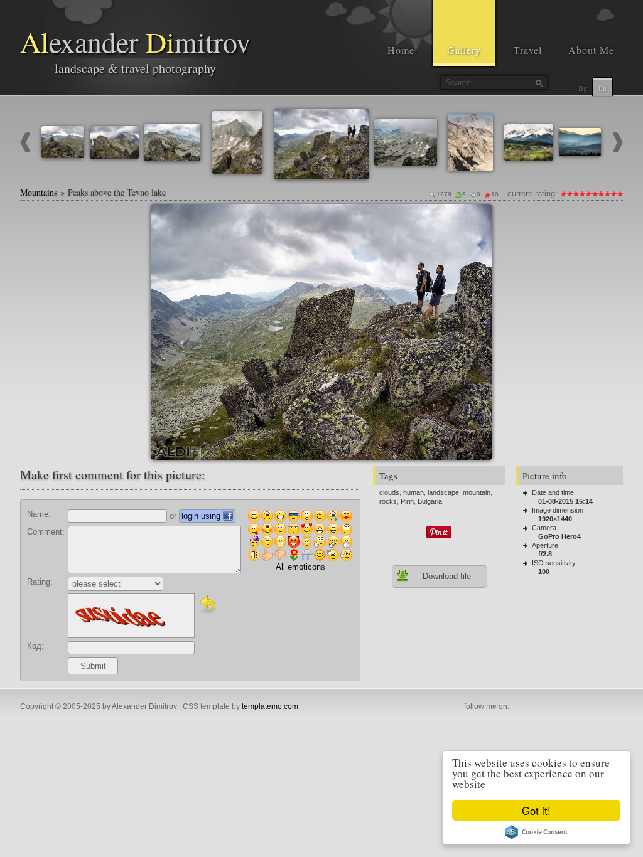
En (602, 88)
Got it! (536, 810)
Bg (582, 88)
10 (620, 193)
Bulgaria (430, 501)
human (413, 492)
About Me (591, 49)
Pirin (407, 501)
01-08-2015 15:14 (565, 501)
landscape (443, 492)
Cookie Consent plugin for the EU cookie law (536, 832)
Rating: (40, 582)
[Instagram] (532, 707)
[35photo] (615, 707)
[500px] (601, 707)
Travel (528, 49)
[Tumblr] (574, 707)
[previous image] (25, 149)
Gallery (464, 49)
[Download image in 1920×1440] (478, 218)
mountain (476, 492)
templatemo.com (270, 706)
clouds (389, 492)
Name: (39, 514)
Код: (35, 646)
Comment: (46, 531)
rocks (388, 501)
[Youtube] (546, 707)
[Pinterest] (560, 707)
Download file (447, 576)
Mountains (38, 192)
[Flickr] (587, 707)
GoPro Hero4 (559, 536)
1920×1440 (555, 519)
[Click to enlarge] (165, 218)
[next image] (618, 149)
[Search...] (539, 83)
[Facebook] (518, 707)
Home (400, 49)
